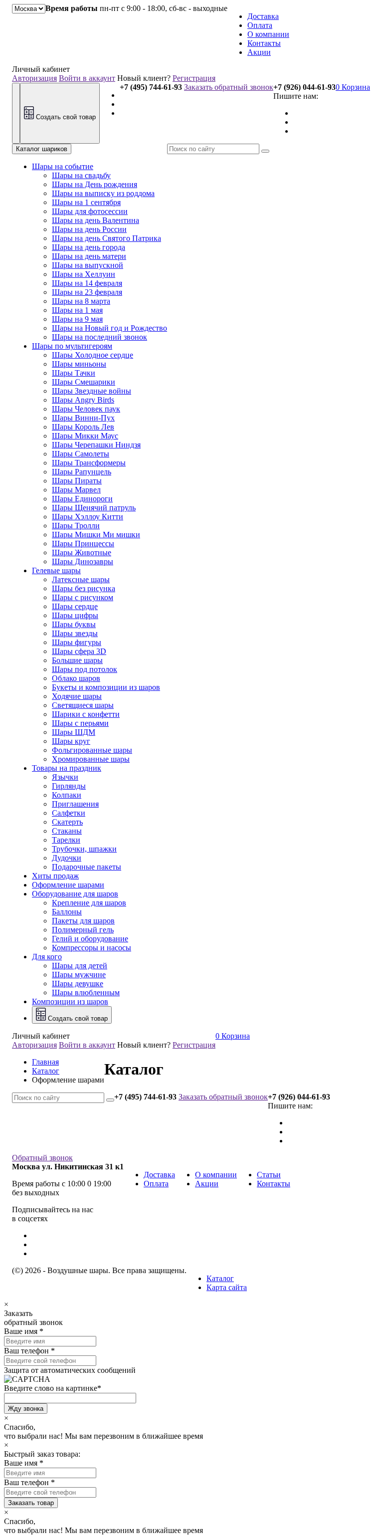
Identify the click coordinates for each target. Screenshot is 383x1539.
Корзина (353, 87)
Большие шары (77, 660)
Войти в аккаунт (87, 78)
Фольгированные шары (92, 750)
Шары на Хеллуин (83, 274)
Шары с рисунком (82, 597)
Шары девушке (77, 983)
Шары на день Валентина (95, 220)
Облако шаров (76, 678)
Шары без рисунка (83, 588)
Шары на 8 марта (81, 301)
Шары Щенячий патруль (94, 507)
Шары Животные (81, 552)
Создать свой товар (65, 117)
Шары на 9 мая (77, 319)
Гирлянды (69, 786)
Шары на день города (88, 247)
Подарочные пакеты (86, 867)
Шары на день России (89, 229)
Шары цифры (75, 615)
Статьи (269, 1174)
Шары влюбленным (86, 992)
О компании (268, 34)
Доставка (263, 16)
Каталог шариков (41, 149)
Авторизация (34, 78)
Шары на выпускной (87, 265)
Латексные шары (81, 579)
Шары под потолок (84, 669)
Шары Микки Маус (85, 436)
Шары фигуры (76, 642)
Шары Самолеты (80, 453)
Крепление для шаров (89, 902)
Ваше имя (20, 1331)
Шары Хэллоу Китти (87, 516)
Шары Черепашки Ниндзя (96, 444)
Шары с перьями (80, 723)
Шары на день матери (89, 256)
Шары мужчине (79, 974)
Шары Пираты (77, 480)
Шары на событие (62, 166)
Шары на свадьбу (81, 175)
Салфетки (68, 813)
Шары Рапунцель (81, 471)
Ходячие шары (77, 696)
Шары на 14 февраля (87, 283)
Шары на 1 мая (77, 310)
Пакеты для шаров (83, 920)
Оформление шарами (68, 884)
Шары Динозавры (82, 561)
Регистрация (194, 78)
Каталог (220, 1278)
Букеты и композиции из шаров (106, 687)
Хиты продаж (55, 876)
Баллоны (67, 911)
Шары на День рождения (94, 184)
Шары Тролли (76, 525)
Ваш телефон (26, 1350)
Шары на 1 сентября (86, 202)
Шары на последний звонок (99, 337)
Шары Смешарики (83, 382)
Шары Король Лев (83, 427)
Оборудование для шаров (75, 893)
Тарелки (66, 840)
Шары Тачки (73, 373)
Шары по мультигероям (72, 346)
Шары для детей (79, 965)
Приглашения (75, 804)
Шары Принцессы (83, 543)
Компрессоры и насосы (91, 947)
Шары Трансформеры (89, 462)
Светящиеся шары (83, 705)
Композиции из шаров (70, 1001)
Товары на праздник (66, 768)
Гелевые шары (56, 570)
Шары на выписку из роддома (103, 193)
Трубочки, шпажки (84, 849)
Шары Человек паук (86, 409)
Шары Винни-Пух (83, 418)
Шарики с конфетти (86, 714)
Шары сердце (75, 606)
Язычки (65, 777)
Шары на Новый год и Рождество (109, 328)
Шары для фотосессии (90, 211)
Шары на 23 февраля (87, 292)
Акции (259, 52)
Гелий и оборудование (90, 938)
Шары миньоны (79, 364)
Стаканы (67, 831)
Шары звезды (75, 633)
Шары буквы (74, 624)
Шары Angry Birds (83, 400)
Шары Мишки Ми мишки (96, 534)
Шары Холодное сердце (92, 355)
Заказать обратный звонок (228, 87)
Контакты (264, 43)
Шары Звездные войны (91, 391)
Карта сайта (226, 1287)
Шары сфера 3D (79, 651)
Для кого (47, 956)
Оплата (259, 25)
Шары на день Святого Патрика (106, 238)
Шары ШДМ (73, 732)
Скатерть (67, 822)
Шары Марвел (76, 489)
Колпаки (66, 795)
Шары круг (71, 741)
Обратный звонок (42, 1157)
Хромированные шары (91, 759)
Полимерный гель (83, 929)
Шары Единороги (82, 498)
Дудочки (66, 858)
